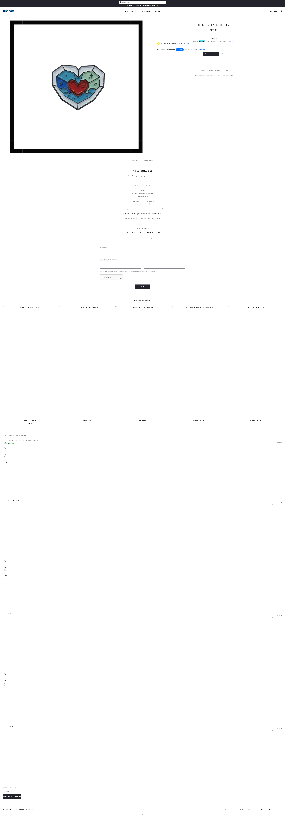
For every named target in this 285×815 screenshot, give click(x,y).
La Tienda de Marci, (129, 214)
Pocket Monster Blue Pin (15, 501)
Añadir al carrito (212, 54)
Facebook (203, 70)
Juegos (204, 63)
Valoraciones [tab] (147, 160)
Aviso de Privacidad (263, 810)
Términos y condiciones (275, 810)
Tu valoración (104, 247)
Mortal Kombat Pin (199, 420)
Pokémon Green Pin (30, 420)
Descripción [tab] (135, 160)
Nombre (102, 266)
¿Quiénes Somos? (145, 11)
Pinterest (219, 70)
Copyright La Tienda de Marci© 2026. (13, 810)
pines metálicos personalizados (233, 810)
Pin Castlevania (13, 614)
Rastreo (133, 11)
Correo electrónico (149, 266)
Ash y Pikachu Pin (255, 420)
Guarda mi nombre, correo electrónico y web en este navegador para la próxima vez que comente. (129, 271)
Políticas (157, 11)
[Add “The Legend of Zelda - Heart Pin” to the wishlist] (222, 54)
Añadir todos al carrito (11, 796)
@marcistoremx (157, 214)
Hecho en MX (10, 18)
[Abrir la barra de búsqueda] (142, 814)
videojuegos (232, 63)
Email (227, 70)
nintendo (227, 63)
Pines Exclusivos (215, 63)
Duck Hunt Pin (86, 420)
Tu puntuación (104, 242)
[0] (274, 11)
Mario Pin (11, 727)
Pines (126, 11)
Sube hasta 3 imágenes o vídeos (109, 256)
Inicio (4, 18)
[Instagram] (219, 809)
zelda (236, 63)
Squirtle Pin (142, 420)
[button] (267, 501)
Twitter (211, 70)
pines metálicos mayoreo (250, 810)
